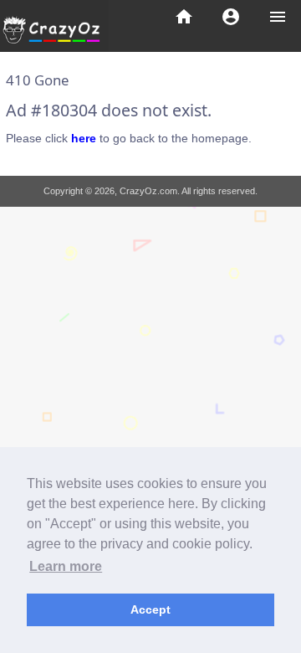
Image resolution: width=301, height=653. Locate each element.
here (83, 138)
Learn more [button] (65, 566)
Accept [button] (150, 609)
